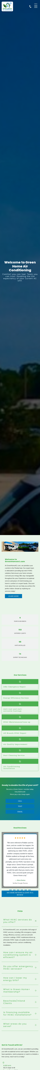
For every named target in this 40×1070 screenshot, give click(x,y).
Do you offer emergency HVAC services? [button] (18, 967)
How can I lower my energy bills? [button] (15, 979)
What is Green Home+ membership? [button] (16, 990)
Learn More (13, 596)
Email (20, 812)
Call (20, 801)
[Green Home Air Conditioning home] (7, 6)
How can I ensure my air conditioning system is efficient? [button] (18, 955)
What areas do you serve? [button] (15, 1025)
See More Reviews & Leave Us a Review (20, 894)
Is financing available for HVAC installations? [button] (17, 1013)
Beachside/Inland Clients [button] (14, 1002)
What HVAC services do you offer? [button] (17, 921)
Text (20, 806)
